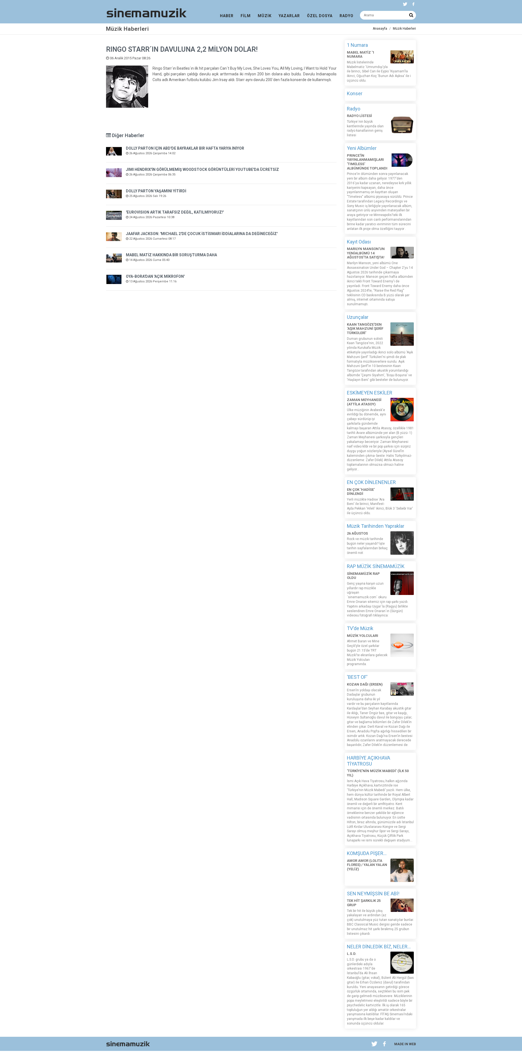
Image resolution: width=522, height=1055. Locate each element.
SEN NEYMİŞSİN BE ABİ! (373, 893)
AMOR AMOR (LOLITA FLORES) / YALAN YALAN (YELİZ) (367, 865)
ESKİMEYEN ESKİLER (369, 393)
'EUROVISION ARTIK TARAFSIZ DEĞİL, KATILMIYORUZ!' (175, 212)
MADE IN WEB (405, 1044)
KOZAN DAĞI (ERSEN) (365, 684)
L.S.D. (351, 954)
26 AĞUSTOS (357, 533)
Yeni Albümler (362, 148)
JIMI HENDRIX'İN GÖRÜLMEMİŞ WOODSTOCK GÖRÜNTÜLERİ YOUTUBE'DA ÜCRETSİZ (202, 169)
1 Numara (357, 45)
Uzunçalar (357, 317)
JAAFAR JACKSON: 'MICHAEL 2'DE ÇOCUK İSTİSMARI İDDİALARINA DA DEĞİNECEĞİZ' (202, 234)
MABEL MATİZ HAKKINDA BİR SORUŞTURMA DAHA (171, 255)
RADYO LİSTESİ (359, 116)
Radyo (353, 109)
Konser (354, 93)
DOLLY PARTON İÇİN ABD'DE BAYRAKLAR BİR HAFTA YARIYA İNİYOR (185, 148)
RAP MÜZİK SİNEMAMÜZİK (376, 566)
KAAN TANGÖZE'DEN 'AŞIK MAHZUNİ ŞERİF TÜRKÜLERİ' (365, 328)
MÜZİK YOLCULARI (362, 636)
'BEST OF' (357, 677)
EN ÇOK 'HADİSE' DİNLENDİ (361, 492)
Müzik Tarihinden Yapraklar (375, 526)
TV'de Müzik (360, 628)
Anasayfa (380, 28)
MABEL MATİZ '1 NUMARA (360, 54)
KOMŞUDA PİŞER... (367, 853)
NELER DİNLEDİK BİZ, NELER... (379, 946)
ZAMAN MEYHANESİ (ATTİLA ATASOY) (364, 402)
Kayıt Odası (359, 242)
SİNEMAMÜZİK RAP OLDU (363, 576)
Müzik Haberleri (404, 28)
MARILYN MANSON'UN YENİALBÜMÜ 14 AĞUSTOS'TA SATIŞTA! (366, 253)
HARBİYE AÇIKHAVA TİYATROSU (368, 761)
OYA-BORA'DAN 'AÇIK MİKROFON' (155, 276)
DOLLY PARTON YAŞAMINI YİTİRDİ (156, 191)
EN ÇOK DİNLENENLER (371, 482)
